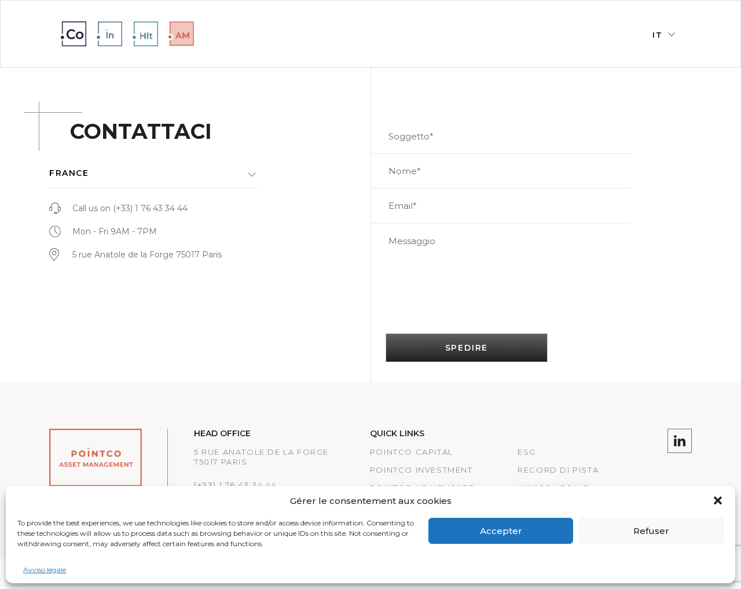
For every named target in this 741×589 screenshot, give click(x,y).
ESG (527, 452)
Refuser (651, 530)
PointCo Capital (411, 452)
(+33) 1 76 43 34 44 (150, 208)
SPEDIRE (467, 348)
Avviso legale (44, 569)
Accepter (501, 530)
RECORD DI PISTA (558, 469)
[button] (718, 500)
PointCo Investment (421, 469)
